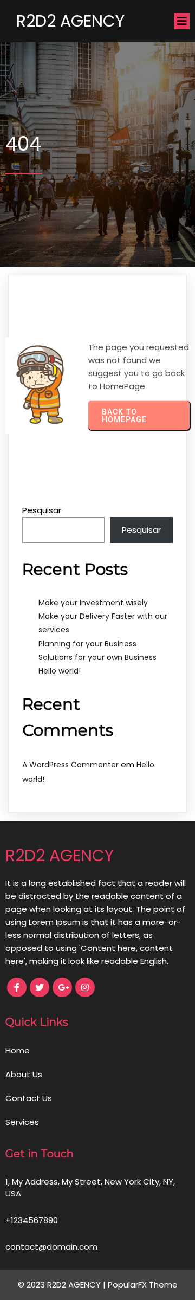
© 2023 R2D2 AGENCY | (63, 1284)
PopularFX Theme (143, 1284)
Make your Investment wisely (93, 602)
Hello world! (59, 670)
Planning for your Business (87, 643)
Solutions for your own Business (97, 657)
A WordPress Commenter (70, 764)
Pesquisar (41, 510)
